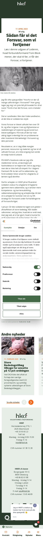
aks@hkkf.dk (24, 491)
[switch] (37, 274)
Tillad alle (21, 299)
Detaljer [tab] (21, 228)
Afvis (21, 314)
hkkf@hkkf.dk (21, 442)
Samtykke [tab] (8, 228)
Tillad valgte (21, 306)
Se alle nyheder (13, 402)
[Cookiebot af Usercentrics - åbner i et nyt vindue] (30, 221)
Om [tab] (35, 228)
